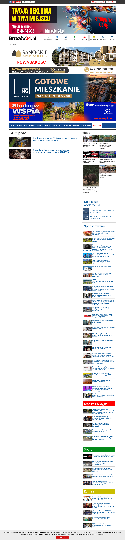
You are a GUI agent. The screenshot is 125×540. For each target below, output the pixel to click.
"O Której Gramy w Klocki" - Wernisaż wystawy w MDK (102, 210)
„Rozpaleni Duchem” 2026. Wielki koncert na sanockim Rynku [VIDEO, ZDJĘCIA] (103, 512)
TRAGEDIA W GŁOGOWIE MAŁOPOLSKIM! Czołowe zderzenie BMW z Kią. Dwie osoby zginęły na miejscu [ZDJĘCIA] (103, 411)
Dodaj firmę (111, 2)
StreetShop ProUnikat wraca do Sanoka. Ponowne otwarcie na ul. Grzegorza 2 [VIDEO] (102, 315)
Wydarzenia (94, 39)
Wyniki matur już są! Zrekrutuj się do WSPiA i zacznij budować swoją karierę (103, 239)
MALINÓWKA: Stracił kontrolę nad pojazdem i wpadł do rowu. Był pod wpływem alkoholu (103, 438)
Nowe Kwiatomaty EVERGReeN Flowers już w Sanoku (101, 347)
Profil (112, 39)
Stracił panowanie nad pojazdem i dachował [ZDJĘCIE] (102, 430)
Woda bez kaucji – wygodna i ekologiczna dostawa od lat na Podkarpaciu (101, 295)
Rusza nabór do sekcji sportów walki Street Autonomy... (89, 161)
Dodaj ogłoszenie (99, 2)
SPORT (48, 126)
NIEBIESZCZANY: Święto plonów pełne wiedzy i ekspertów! (90, 145)
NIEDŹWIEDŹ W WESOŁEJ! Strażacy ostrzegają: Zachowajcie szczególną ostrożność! (90, 190)
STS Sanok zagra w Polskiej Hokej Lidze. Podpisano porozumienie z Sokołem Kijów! (102, 463)
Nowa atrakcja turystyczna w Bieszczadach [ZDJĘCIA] (101, 518)
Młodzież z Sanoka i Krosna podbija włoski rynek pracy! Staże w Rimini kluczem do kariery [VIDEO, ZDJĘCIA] (103, 302)
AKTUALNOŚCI (16, 126)
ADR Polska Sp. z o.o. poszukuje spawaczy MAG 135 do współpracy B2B (103, 281)
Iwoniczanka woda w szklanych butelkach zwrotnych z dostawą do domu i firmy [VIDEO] (103, 395)
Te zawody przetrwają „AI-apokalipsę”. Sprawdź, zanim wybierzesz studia (101, 261)
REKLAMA (97, 126)
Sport (75, 39)
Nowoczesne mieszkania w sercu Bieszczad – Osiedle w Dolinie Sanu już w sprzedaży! (103, 361)
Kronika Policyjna (96, 404)
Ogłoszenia (48, 39)
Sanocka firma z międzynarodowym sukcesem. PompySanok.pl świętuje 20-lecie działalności (103, 368)
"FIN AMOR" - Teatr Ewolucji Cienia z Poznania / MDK (101, 216)
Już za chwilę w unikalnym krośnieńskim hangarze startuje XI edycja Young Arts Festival (103, 255)
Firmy (57, 39)
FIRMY (40, 126)
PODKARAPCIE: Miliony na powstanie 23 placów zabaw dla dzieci (102, 525)
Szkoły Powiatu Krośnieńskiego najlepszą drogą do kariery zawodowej (102, 274)
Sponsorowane (94, 226)
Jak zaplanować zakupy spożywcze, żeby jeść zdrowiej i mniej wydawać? (103, 233)
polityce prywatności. (98, 534)
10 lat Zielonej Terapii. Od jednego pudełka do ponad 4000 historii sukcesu (102, 335)
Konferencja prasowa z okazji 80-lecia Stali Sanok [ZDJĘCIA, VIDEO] (103, 475)
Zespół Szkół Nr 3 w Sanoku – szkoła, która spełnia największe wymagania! (102, 309)
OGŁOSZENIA (29, 126)
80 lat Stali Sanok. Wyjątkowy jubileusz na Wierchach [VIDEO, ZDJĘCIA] (102, 469)
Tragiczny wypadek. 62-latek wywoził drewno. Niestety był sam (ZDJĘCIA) (55, 139)
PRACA (18, 2)
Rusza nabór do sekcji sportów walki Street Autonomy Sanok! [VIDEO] (103, 455)
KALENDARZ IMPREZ (71, 126)
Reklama (25, 2)
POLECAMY (86, 126)
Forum (66, 39)
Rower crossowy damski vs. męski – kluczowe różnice (103, 327)
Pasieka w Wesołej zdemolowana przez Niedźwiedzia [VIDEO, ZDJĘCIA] (105, 146)
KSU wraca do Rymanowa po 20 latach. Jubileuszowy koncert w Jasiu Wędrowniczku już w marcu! (103, 355)
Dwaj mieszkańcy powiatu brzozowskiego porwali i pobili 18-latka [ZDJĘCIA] (103, 418)
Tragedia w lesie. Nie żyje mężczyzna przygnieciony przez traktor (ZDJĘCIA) (51, 151)
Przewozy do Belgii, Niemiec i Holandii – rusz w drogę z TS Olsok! (103, 374)
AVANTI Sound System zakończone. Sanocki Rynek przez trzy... (107, 161)
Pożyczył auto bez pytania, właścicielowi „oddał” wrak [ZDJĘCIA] (100, 424)
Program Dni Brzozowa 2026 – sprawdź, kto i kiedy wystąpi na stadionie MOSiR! (102, 498)
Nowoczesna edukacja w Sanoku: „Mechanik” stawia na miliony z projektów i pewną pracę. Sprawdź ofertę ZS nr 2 (103, 288)
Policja (84, 39)
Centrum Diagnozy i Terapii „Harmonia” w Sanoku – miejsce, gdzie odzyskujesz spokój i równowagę (102, 389)
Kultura (89, 491)
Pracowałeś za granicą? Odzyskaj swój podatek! (102, 321)
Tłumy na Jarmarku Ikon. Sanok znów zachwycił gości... (106, 175)
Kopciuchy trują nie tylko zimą (101, 266)
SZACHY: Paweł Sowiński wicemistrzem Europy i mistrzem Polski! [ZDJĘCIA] (102, 483)
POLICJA (56, 126)
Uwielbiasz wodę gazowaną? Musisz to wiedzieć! (101, 380)
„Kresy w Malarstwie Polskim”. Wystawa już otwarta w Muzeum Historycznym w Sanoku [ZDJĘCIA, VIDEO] (103, 506)
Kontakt (32, 2)
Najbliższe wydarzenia (92, 203)
